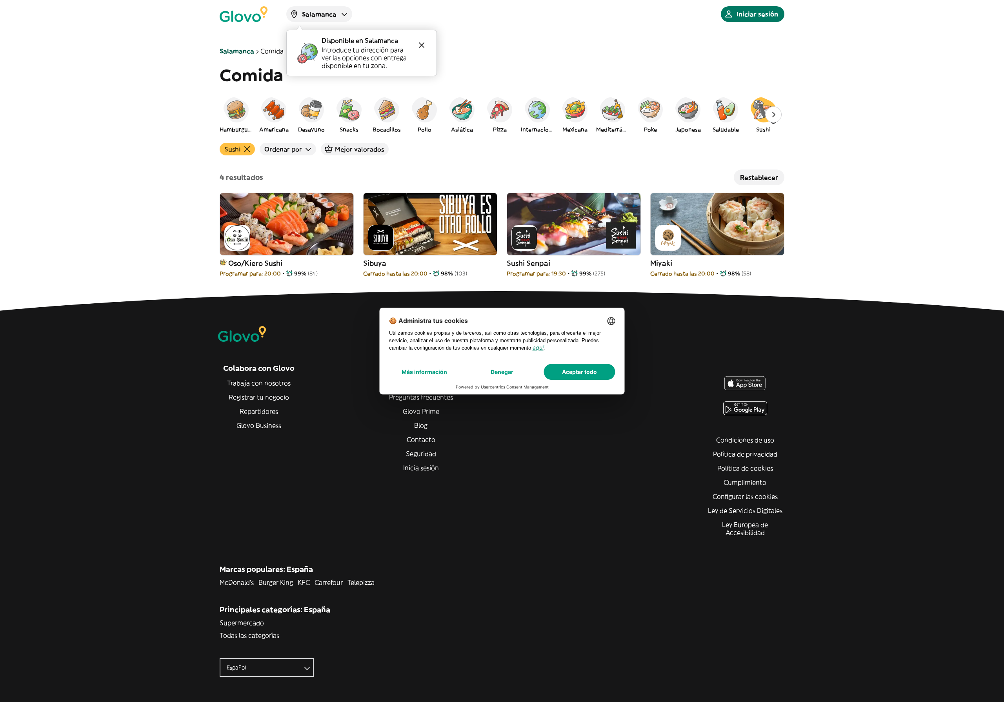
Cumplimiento (745, 482)
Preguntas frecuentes (421, 397)
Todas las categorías (249, 635)
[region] (502, 114)
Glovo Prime (421, 411)
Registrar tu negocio (259, 397)
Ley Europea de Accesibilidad (745, 528)
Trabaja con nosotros (259, 383)
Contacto (421, 439)
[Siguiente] (773, 114)
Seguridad (421, 454)
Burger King (275, 582)
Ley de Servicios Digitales (745, 510)
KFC (304, 582)
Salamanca (237, 51)
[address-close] (421, 45)
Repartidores (259, 411)
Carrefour (329, 582)
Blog (420, 425)
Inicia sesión (421, 468)
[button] (236, 114)
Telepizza (361, 582)
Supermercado (242, 623)
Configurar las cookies (745, 496)
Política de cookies (745, 468)
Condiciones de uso (745, 440)
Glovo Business (258, 425)
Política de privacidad (745, 454)
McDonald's (237, 582)
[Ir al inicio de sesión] (243, 14)
